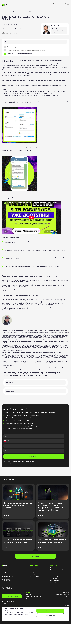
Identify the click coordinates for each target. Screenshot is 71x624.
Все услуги (52, 587)
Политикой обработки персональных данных (26, 461)
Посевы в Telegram (31, 571)
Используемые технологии (62, 594)
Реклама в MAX (53, 567)
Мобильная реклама (55, 580)
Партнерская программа (63, 600)
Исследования (29, 603)
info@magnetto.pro (6, 568)
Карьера (67, 605)
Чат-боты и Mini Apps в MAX (56, 571)
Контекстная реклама (55, 576)
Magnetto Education (31, 598)
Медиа (9, 11)
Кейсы (67, 596)
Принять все (50, 611)
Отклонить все (50, 615)
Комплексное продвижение (56, 584)
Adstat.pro (28, 594)
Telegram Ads (30, 567)
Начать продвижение (12, 596)
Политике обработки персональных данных (19, 613)
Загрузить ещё (35, 556)
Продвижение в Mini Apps (33, 576)
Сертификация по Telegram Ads (33, 596)
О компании (66, 592)
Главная (4, 11)
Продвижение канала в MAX (56, 569)
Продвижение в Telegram (33, 565)
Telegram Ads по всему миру (33, 569)
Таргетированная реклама (56, 574)
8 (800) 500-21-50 (6, 572)
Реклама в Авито (54, 582)
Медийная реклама (54, 578)
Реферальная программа (63, 603)
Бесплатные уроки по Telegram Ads (34, 600)
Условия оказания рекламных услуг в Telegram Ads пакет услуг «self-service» (8, 587)
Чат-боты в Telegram (32, 574)
